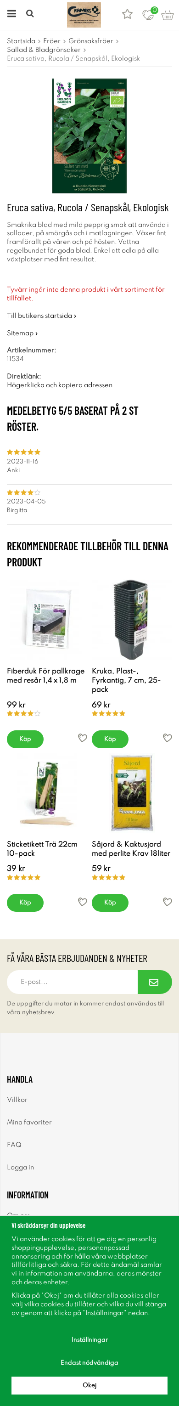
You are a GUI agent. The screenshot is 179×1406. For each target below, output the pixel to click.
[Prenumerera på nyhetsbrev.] (155, 982)
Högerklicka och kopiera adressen (59, 385)
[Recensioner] (127, 15)
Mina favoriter (29, 1122)
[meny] (10, 15)
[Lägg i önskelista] (82, 738)
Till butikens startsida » (42, 316)
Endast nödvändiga (89, 1363)
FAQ (14, 1145)
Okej (89, 1386)
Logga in (20, 1167)
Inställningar (90, 1340)
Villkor (17, 1100)
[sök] (31, 15)
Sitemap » (22, 333)
